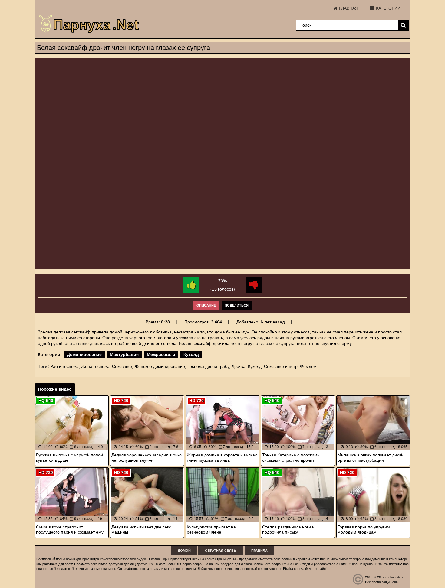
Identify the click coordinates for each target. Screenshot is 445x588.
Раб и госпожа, (65, 366)
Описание (206, 305)
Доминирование (84, 354)
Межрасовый (161, 354)
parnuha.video (392, 577)
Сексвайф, (122, 366)
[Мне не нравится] (254, 285)
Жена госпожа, (96, 366)
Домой (184, 550)
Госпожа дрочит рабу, (208, 366)
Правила (259, 550)
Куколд (191, 354)
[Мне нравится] (191, 285)
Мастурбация (124, 354)
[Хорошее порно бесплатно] (89, 24)
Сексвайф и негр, (281, 366)
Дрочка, (239, 366)
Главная (348, 8)
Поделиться (237, 305)
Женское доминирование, (160, 366)
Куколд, (255, 366)
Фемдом (308, 366)
